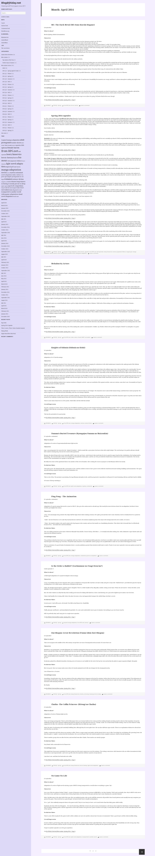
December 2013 (5, 246)
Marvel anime (53, 253)
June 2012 (3, 276)
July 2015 (3, 219)
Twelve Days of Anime (8, 63)
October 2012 (4, 268)
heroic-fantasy (7, 157)
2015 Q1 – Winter (6, 117)
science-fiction (18, 179)
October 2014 (4, 230)
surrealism (5, 190)
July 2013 (3, 257)
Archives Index (5, 17)
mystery (12, 173)
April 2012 (4, 281)
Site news (3, 133)
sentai (9, 181)
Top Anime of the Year (8, 60)
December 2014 (5, 227)
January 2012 (4, 289)
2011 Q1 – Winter (6, 73)
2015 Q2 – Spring (6, 119)
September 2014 (5, 232)
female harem (13, 147)
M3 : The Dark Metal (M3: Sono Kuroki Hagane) (73, 25)
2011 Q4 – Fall (6, 81)
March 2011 (4, 308)
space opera (4, 186)
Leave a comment (85, 105)
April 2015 (4, 221)
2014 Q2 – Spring (6, 109)
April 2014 (4, 240)
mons (8, 172)
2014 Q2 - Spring (57, 105)
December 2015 (5, 211)
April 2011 (4, 306)
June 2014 (3, 238)
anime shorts (16, 143)
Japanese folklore (16, 161)
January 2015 (4, 224)
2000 (3, 68)
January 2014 (4, 243)
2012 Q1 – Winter (6, 84)
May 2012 (3, 278)
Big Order (3, 323)
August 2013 (4, 254)
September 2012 (5, 270)
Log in (3, 23)
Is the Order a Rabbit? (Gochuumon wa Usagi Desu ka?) (77, 566)
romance (8, 179)
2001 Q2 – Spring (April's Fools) (10, 71)
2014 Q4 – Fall (6, 114)
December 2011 (5, 292)
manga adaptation (11, 169)
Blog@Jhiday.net (11, 2)
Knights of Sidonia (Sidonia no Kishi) (68, 347)
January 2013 (4, 265)
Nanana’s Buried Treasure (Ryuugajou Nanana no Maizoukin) (79, 433)
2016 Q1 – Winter (6, 128)
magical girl (9, 167)
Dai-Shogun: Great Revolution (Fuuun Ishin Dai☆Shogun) (77, 633)
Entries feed (4, 25)
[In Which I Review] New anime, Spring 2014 (58, 131)
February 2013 (5, 262)
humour (115, 251)
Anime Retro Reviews (7, 54)
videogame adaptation (9, 194)
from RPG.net (9, 151)
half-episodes (100, 251)
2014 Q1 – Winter (6, 106)
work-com (16, 196)
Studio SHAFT (20, 188)
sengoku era (4, 181)
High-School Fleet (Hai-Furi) (8, 333)
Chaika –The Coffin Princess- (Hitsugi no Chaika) (73, 704)
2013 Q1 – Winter (6, 95)
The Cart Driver (5, 48)
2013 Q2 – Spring (6, 98)
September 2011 (5, 297)
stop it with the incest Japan (8, 188)
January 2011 (4, 314)
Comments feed (5, 28)
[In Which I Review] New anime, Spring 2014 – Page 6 (60, 218)
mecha (4, 172)
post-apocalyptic (6, 176)
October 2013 (4, 249)
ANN (2, 45)
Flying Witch (4, 331)
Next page (142, 852)
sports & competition (15, 186)
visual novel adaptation (11, 195)
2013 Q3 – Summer (7, 100)
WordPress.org (5, 31)
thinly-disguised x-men (15, 190)
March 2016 (4, 205)
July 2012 (3, 273)
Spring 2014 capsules (61, 115)
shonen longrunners (18, 182)
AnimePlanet (4, 40)
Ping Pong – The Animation (63, 496)
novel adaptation (6, 175)
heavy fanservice (14, 154)
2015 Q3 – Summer (7, 122)
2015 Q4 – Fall (6, 125)
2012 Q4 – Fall (6, 92)
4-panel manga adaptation (10, 140)
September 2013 (5, 251)
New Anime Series (6, 65)
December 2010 (5, 316)
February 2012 (5, 287)
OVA (22, 175)
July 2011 (3, 303)
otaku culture (16, 175)
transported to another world (11, 192)
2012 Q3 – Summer (7, 90)
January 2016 (4, 208)
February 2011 (5, 311)
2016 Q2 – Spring (6, 130)
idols (8, 161)
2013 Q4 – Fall (6, 103)
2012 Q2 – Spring (6, 87)
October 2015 (4, 213)
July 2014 (3, 235)
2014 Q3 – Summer (7, 111)
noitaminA (19, 173)
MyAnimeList (4, 37)
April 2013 (4, 259)
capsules (18, 145)
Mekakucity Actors (60, 263)
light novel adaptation (76, 486)
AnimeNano (4, 42)
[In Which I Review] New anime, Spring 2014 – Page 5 (60, 200)
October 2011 (4, 295)
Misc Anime (4, 57)
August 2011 (4, 300)
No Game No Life (59, 775)
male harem (17, 167)
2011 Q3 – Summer (7, 79)
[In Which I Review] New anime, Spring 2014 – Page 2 (60, 150)
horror (15, 158)
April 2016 (4, 202)
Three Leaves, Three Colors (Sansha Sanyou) (13, 328)
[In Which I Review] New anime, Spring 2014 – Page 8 (60, 100)
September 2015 (5, 216)
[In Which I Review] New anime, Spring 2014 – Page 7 (60, 246)
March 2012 (4, 284)
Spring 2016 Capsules (6, 325)
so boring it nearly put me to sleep (13, 184)
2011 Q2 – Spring (6, 76)
